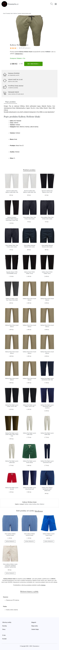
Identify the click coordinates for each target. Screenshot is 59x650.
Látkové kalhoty (32, 504)
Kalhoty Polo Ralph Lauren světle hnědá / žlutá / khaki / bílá (11, 434)
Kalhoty (19, 13)
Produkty (8, 13)
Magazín (33, 622)
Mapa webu (34, 626)
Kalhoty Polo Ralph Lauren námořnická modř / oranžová (47, 406)
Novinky (4, 626)
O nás (4, 635)
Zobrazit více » (19, 53)
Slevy (3, 629)
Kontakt (4, 638)
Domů (4, 13)
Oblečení (15, 13)
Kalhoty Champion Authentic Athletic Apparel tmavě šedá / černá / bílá (12, 219)
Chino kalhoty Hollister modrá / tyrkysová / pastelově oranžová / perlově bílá (10, 566)
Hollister (47, 51)
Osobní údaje (35, 629)
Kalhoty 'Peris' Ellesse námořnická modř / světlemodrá (47, 489)
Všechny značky (6, 622)
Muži (12, 13)
